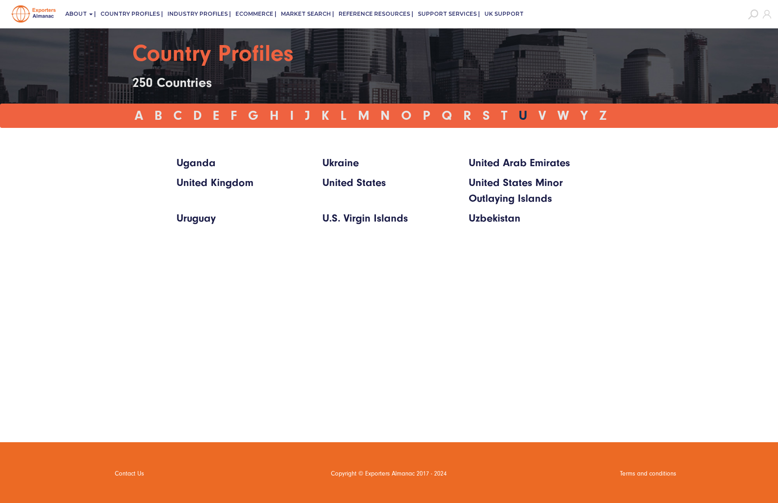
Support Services (447, 13)
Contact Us (129, 473)
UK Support (504, 13)
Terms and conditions (648, 473)
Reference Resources (374, 13)
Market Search (306, 13)
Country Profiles (130, 13)
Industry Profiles (197, 13)
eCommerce (254, 13)
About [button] (76, 13)
